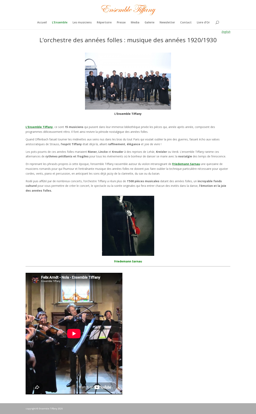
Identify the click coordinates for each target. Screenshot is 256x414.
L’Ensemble (59, 22)
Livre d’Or (203, 22)
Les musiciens (82, 22)
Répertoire (104, 22)
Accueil (42, 22)
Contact (186, 22)
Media (135, 22)
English (226, 32)
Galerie (149, 22)
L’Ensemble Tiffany (39, 127)
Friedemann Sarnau (128, 261)
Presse (121, 22)
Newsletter (167, 22)
